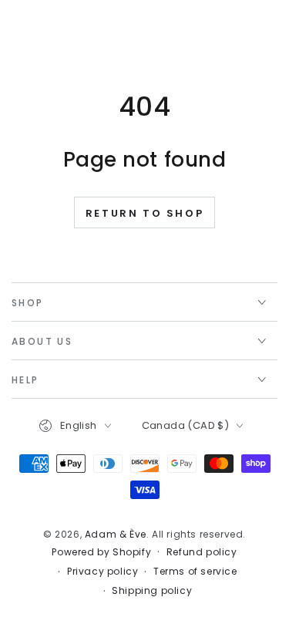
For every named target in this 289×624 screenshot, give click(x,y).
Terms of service (195, 571)
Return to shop (144, 213)
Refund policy (201, 552)
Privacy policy (102, 571)
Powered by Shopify (101, 552)
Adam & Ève (115, 534)
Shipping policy (152, 591)
